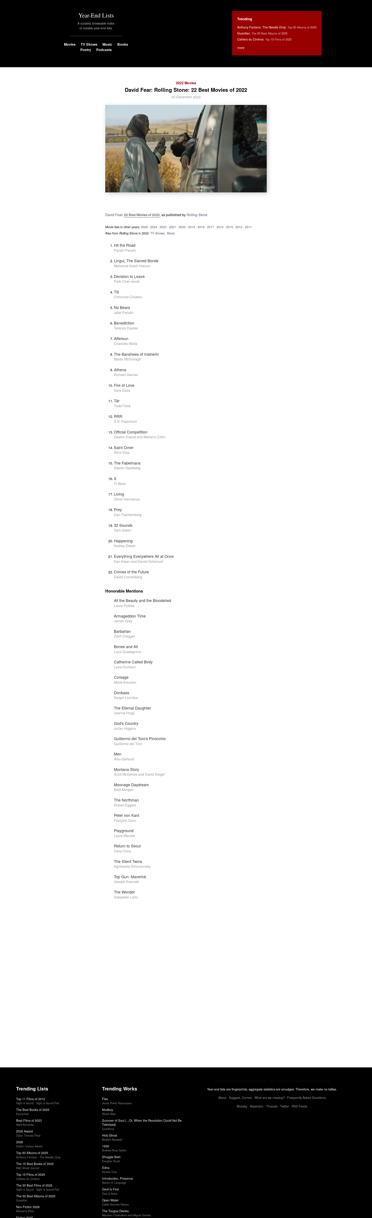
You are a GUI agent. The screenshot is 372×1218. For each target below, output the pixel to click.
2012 (239, 227)
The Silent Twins (128, 861)
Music (107, 44)
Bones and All (126, 646)
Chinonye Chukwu (128, 296)
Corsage (121, 677)
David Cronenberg (128, 576)
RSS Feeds (299, 1106)
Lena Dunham (125, 666)
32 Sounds (123, 525)
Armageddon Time (130, 616)
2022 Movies (186, 82)
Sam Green (122, 530)
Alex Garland (124, 758)
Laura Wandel (124, 835)
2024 (153, 227)
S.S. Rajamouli (125, 421)
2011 (248, 227)
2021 (172, 227)
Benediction (124, 323)
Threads (271, 1106)
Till (116, 292)
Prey (118, 509)
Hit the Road (124, 245)
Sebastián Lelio (126, 897)
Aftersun (121, 338)
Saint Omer (123, 447)
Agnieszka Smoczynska (132, 866)
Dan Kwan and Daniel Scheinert (138, 561)
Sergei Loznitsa (126, 697)
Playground (123, 830)
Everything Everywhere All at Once (144, 556)
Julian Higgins (125, 728)
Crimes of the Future (131, 571)
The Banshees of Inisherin (136, 354)
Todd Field (122, 405)
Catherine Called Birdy (133, 661)
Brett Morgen (123, 789)
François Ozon (125, 820)
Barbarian (122, 631)
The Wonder (124, 892)
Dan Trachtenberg (127, 514)
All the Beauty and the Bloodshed (142, 600)
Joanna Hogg (124, 712)
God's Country (126, 723)
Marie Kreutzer (125, 682)
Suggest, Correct (240, 1097)
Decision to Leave (129, 276)
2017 (210, 227)
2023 (163, 227)
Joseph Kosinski (126, 881)
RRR (118, 416)
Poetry (85, 49)
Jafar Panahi (123, 312)
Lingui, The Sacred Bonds (136, 260)
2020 (182, 227)
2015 (229, 227)
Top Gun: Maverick (130, 876)
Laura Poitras (124, 605)
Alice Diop (122, 452)
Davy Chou (122, 850)
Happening (123, 540)
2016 (220, 227)
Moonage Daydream (131, 784)
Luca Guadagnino (127, 651)
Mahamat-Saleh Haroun (132, 265)
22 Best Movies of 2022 (142, 214)
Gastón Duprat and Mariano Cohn (139, 436)
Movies (70, 44)
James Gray (123, 620)
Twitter (284, 1106)
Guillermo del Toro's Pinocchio (140, 738)
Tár (116, 400)
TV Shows (89, 44)
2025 (144, 227)
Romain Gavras (126, 374)
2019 (191, 227)
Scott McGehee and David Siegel (139, 774)
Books (122, 44)
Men (117, 753)
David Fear (113, 214)
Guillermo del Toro (128, 743)
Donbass (121, 692)
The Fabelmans (127, 463)
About (222, 1097)
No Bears (122, 307)
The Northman (126, 800)
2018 (201, 227)
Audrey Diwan (125, 545)
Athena (120, 369)
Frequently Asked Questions (306, 1097)
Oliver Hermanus (127, 499)
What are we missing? (269, 1097)
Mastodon (257, 1106)
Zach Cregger (124, 636)
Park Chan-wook (127, 281)
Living (119, 494)
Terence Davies (126, 328)
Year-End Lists (96, 15)
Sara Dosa (122, 390)
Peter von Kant (126, 815)
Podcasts (104, 49)
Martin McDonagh (127, 359)
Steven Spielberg (127, 467)
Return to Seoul (127, 845)
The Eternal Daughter (132, 708)
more (240, 47)
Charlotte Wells (125, 343)
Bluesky (242, 1106)
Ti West (120, 483)
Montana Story (126, 769)
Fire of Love (124, 385)
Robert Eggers (125, 805)
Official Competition (130, 432)
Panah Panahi (125, 250)
